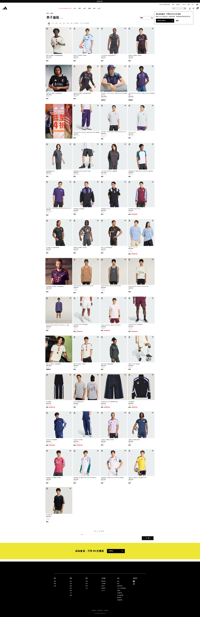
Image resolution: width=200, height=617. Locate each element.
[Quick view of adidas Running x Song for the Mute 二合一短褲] (47, 298)
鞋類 (55, 581)
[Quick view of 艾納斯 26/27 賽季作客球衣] (129, 413)
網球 (71, 595)
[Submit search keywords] (185, 8)
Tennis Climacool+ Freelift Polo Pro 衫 (111, 325)
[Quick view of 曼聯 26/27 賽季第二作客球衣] (74, 337)
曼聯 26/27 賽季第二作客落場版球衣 (53, 364)
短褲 (71, 23)
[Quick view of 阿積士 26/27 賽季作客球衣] (102, 221)
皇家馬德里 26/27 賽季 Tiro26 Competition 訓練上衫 (85, 477)
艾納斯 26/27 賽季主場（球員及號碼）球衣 (137, 477)
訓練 (71, 585)
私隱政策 (94, 610)
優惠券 (118, 590)
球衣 (56, 23)
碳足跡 (102, 585)
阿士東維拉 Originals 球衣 (134, 208)
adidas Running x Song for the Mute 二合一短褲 (57, 325)
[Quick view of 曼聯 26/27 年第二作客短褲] (129, 337)
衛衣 (64, 23)
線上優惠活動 (120, 595)
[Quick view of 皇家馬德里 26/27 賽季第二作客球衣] (47, 451)
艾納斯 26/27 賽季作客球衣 (134, 439)
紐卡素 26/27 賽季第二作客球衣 (107, 439)
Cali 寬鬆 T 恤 (49, 514)
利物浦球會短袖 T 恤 (50, 171)
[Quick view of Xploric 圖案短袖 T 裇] (74, 375)
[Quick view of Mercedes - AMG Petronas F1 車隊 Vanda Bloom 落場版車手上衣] (102, 66)
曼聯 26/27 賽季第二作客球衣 (80, 364)
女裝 (87, 583)
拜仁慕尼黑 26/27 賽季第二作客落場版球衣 (55, 286)
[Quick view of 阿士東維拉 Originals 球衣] (129, 182)
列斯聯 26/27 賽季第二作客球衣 (80, 247)
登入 (193, 4)
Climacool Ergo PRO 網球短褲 (81, 324)
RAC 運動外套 (131, 401)
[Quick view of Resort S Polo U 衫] (129, 221)
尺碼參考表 (119, 592)
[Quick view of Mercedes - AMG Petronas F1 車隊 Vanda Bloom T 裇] (102, 106)
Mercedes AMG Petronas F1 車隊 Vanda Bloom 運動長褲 (87, 132)
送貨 (118, 583)
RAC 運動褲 (48, 401)
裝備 (55, 585)
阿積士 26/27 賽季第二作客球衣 (80, 55)
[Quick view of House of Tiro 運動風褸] (47, 413)
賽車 (71, 588)
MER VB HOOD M (132, 132)
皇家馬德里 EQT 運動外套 (79, 208)
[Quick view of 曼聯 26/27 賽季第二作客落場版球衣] (47, 337)
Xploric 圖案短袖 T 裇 (78, 401)
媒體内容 (103, 588)
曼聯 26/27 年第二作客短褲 (134, 364)
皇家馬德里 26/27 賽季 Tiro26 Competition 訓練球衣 (112, 477)
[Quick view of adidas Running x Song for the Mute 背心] (74, 260)
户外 (71, 592)
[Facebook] (134, 581)
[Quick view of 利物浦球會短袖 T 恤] (47, 144)
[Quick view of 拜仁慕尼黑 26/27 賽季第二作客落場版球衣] (47, 260)
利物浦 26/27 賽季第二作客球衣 (135, 55)
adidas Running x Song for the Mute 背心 (84, 285)
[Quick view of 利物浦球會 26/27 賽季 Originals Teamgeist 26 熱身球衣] (129, 144)
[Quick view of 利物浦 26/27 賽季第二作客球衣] (129, 29)
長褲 (68, 23)
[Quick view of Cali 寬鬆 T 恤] (47, 488)
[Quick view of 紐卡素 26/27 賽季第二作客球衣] (102, 413)
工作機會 (103, 583)
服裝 (52, 13)
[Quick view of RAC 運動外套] (129, 375)
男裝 (87, 581)
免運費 (99, 1)
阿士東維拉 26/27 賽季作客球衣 (52, 247)
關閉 (177, 20)
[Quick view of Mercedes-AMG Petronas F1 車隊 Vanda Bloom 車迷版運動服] (129, 66)
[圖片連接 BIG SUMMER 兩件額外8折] (58, 121)
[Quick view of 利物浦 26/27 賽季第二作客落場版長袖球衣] (74, 66)
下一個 (147, 538)
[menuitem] (65, 8)
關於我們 (103, 581)
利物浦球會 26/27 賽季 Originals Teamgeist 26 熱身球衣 (141, 171)
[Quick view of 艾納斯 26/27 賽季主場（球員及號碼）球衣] (129, 451)
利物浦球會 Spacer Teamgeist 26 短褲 (82, 171)
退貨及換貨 (119, 585)
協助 (118, 581)
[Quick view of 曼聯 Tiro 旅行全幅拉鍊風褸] (102, 337)
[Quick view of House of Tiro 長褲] (74, 413)
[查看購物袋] (197, 8)
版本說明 (106, 610)
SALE (87, 588)
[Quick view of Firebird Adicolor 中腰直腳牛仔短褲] (102, 375)
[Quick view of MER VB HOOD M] (129, 106)
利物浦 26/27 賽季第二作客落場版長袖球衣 (82, 93)
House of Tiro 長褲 (78, 439)
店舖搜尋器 (119, 599)
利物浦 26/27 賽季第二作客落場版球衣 (54, 93)
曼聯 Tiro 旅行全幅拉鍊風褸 (107, 364)
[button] (65, 8)
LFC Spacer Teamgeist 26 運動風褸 (109, 171)
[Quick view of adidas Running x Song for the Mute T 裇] (129, 260)
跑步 (71, 581)
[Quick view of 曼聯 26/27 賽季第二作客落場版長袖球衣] (47, 29)
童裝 (87, 585)
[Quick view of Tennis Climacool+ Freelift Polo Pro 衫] (102, 298)
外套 (60, 23)
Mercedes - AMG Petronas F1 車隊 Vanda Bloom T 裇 (113, 131)
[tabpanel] (100, 285)
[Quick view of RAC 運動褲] (47, 375)
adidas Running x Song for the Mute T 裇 (138, 286)
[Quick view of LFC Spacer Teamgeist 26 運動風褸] (102, 144)
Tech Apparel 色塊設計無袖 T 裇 (108, 55)
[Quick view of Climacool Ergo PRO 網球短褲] (74, 298)
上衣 (53, 23)
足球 (71, 583)
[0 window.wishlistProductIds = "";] (193, 8)
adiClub (103, 590)
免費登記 (111, 550)
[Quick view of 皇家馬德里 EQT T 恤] (102, 182)
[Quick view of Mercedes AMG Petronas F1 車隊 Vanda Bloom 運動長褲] (74, 106)
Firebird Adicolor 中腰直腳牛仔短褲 (109, 401)
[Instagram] (134, 583)
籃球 (71, 590)
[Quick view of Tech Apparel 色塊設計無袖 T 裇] (102, 29)
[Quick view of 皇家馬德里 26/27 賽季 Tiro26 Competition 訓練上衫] (74, 451)
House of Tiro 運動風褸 (51, 439)
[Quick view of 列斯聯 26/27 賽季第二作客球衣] (74, 221)
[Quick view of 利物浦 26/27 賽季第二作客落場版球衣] (47, 66)
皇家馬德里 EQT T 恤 (105, 208)
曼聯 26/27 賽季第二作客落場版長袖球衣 (54, 55)
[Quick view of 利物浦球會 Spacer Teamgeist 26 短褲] (74, 144)
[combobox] (179, 8)
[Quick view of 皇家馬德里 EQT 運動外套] (74, 182)
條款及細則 (100, 610)
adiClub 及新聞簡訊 (121, 588)
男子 (47, 13)
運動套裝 (76, 23)
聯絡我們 (119, 597)
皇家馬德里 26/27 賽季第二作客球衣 (53, 477)
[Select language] (197, 5)
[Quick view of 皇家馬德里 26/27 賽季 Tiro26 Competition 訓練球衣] (102, 451)
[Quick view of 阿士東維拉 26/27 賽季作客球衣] (47, 221)
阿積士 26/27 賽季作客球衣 (106, 247)
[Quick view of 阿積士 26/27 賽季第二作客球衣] (74, 29)
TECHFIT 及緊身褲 (84, 23)
